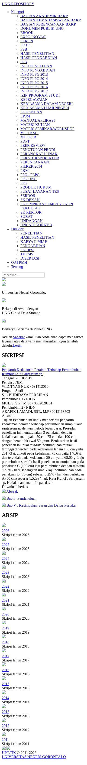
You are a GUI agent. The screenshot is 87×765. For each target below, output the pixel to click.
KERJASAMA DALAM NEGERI (46, 104)
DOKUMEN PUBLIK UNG (42, 28)
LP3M (25, 116)
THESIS (26, 254)
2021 (5, 600)
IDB (23, 62)
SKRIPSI (27, 250)
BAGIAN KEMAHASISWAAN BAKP (50, 20)
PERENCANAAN (34, 162)
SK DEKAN (30, 200)
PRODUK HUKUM (36, 187)
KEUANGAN (31, 112)
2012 (5, 726)
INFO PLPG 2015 (34, 83)
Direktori (17, 229)
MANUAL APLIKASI (37, 120)
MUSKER (28, 137)
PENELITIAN (31, 233)
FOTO (25, 45)
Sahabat (19, 337)
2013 (5, 712)
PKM (24, 171)
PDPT (25, 141)
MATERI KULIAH (35, 125)
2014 (5, 698)
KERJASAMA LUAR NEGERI (44, 108)
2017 (5, 656)
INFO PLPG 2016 (34, 87)
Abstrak (12, 491)
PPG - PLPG (30, 175)
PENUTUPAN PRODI (37, 150)
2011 (5, 740)
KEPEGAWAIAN (34, 99)
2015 (5, 684)
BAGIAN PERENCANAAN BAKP (48, 24)
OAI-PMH (19, 262)
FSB (23, 49)
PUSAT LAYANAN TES (39, 191)
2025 (5, 545)
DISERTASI (29, 258)
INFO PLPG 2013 (34, 74)
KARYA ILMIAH (34, 242)
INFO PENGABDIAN (37, 70)
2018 (5, 642)
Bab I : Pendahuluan (21, 498)
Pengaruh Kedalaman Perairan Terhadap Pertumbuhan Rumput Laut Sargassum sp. (41, 372)
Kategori (17, 12)
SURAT (26, 216)
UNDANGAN (31, 221)
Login (17, 345)
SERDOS (27, 196)
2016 (5, 670)
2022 (5, 586)
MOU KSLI (29, 133)
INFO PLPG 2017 (34, 91)
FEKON (26, 41)
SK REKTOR (31, 212)
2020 (5, 614)
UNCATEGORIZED (36, 225)
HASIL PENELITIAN (37, 53)
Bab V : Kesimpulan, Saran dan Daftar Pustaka (41, 505)
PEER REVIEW (32, 145)
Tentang (17, 267)
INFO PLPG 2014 (34, 79)
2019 (5, 628)
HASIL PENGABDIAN (38, 58)
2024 (5, 558)
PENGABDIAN (32, 246)
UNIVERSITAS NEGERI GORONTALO (34, 757)
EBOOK (27, 33)
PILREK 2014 (31, 166)
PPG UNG (28, 179)
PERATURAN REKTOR (39, 158)
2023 (5, 572)
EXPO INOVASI (33, 37)
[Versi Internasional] (4, 280)
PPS (23, 183)
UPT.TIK (9, 753)
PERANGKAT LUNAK (39, 154)
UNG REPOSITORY (18, 4)
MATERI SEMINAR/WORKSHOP (47, 129)
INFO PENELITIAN (36, 66)
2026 (5, 531)
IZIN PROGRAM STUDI (40, 95)
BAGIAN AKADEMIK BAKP (44, 16)
